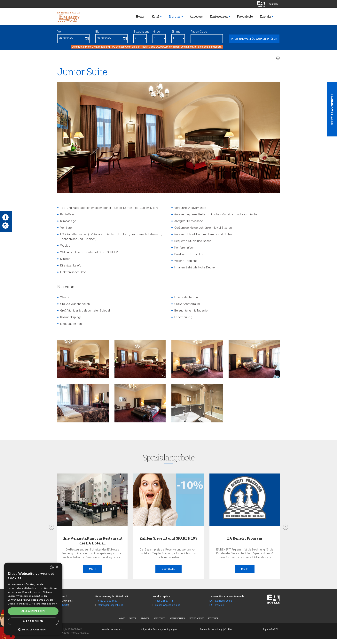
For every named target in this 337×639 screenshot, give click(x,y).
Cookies (228, 629)
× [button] (57, 567)
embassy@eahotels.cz (167, 605)
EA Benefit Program (244, 538)
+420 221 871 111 (165, 600)
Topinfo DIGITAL (271, 629)
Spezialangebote (332, 109)
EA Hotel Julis (216, 605)
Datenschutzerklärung (211, 629)
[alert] (33, 599)
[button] (33, 629)
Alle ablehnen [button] (33, 621)
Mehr (92, 568)
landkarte (63, 605)
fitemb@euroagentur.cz (110, 605)
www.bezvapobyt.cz (111, 629)
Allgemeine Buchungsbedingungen (159, 629)
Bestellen (168, 568)
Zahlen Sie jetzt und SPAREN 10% (168, 538)
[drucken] (278, 57)
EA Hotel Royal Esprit (220, 600)
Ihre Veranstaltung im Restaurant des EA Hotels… (92, 540)
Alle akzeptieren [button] (33, 611)
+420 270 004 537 (107, 600)
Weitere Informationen (44, 603)
